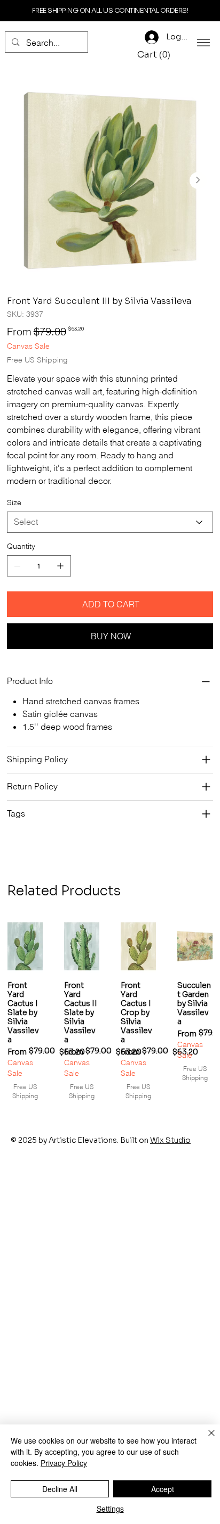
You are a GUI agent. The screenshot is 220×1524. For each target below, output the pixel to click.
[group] (110, 1010)
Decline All (59, 1489)
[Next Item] (198, 180)
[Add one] (60, 565)
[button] (155, 55)
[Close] (205, 1439)
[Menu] (203, 43)
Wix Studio (170, 1140)
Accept (162, 1489)
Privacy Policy (64, 1462)
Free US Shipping (25, 1091)
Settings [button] (110, 1508)
